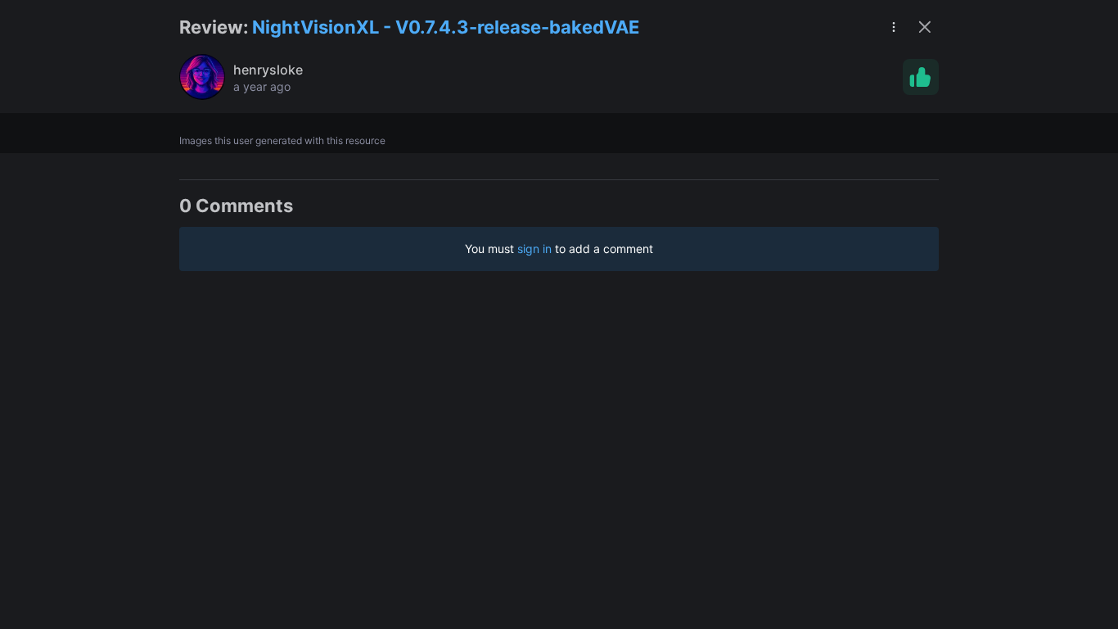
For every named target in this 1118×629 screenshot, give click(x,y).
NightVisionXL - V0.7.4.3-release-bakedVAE (445, 27)
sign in (534, 249)
